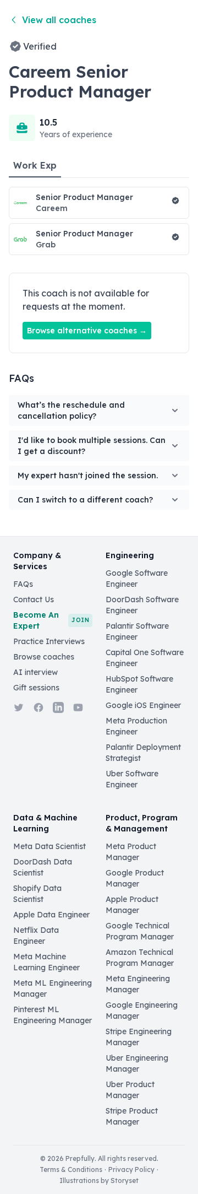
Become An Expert (51, 620)
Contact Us (33, 599)
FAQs (23, 584)
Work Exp (35, 165)
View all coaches (59, 19)
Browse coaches (43, 657)
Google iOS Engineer (143, 705)
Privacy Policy (131, 1169)
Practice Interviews (49, 641)
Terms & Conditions (71, 1169)
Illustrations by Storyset (99, 1180)
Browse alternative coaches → (87, 331)
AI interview (35, 672)
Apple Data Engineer (51, 915)
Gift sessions (36, 688)
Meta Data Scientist (49, 846)
